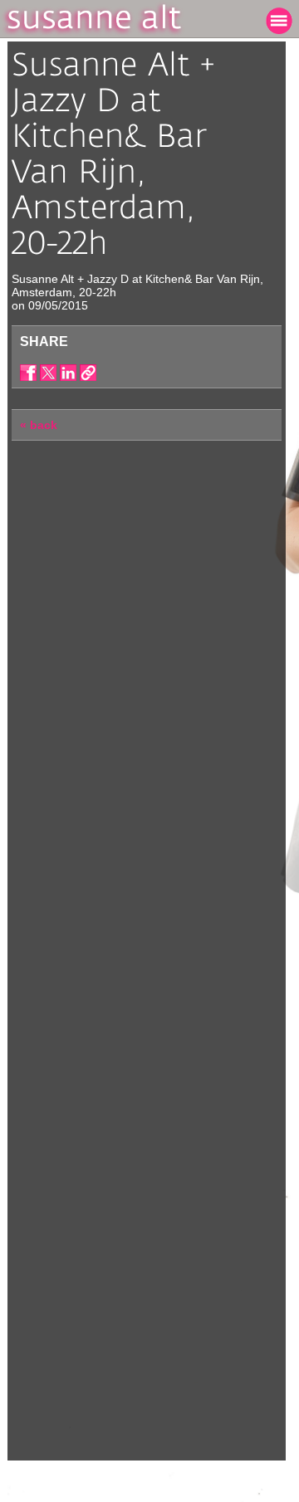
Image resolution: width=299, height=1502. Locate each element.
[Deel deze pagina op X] (48, 372)
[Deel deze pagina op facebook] (28, 372)
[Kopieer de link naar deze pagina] (88, 372)
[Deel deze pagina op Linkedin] (68, 372)
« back (38, 425)
